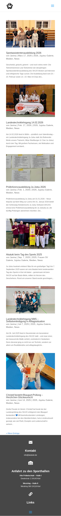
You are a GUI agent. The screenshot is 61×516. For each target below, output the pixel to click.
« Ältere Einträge (13, 433)
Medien (9, 59)
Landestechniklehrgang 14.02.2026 (24, 122)
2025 (34, 257)
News (16, 59)
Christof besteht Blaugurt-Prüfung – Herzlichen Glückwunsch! (24, 396)
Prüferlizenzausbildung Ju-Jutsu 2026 (26, 187)
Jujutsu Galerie (46, 55)
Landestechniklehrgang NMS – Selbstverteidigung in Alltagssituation (25, 320)
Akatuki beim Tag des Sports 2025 (24, 254)
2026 (35, 55)
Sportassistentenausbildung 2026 (23, 53)
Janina (13, 55)
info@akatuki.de (30, 455)
